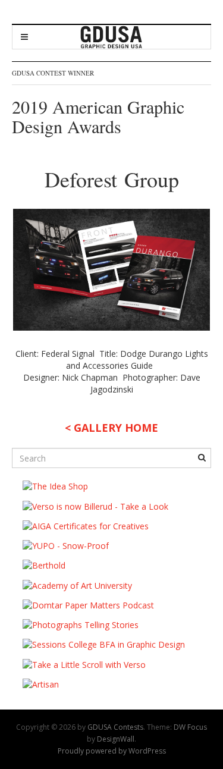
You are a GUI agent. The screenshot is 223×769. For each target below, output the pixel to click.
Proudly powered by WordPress (112, 751)
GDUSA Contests (115, 727)
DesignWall (115, 739)
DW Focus (190, 727)
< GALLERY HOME (111, 427)
